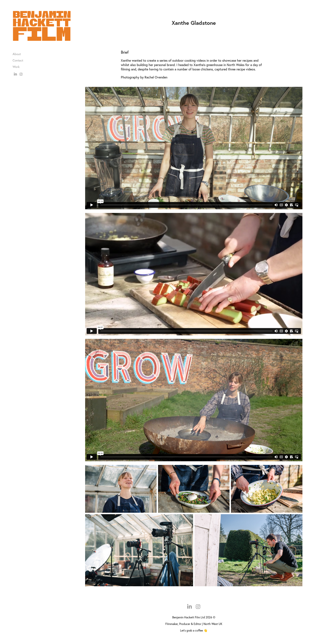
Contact (18, 60)
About (17, 54)
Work (16, 67)
